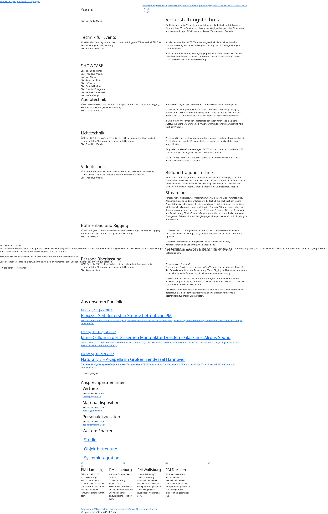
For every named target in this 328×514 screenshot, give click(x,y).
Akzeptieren (7, 267)
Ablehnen (21, 267)
